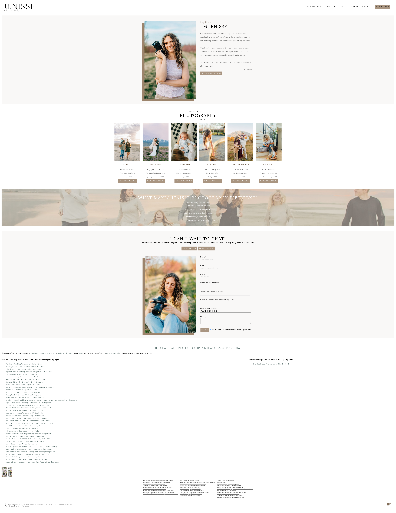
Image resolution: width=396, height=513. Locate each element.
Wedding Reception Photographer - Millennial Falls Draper (25, 367)
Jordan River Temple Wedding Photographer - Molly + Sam (26, 398)
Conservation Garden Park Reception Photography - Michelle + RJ (28, 408)
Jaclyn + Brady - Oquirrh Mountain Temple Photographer (25, 416)
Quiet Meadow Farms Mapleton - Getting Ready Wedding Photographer (30, 452)
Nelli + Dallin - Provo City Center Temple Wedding (23, 392)
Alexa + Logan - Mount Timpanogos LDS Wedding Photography (27, 418)
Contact (366, 7)
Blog (342, 7)
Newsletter (25, 506)
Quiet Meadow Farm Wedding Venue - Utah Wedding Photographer (29, 449)
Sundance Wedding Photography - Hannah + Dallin (23, 377)
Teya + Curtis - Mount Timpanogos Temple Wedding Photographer (28, 403)
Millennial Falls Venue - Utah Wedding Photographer (23, 369)
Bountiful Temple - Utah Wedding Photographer (22, 429)
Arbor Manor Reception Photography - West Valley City (24, 413)
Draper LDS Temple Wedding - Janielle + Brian (21, 390)
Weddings (34, 353)
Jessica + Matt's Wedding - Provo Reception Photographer (26, 379)
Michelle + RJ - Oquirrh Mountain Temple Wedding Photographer (28, 405)
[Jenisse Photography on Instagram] (390, 504)
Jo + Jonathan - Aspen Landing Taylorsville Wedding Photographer (28, 439)
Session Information (314, 7)
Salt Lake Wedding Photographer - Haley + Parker (22, 431)
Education (353, 7)
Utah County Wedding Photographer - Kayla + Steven (24, 364)
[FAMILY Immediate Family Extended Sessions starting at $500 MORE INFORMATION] (127, 123)
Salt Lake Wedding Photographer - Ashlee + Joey (22, 374)
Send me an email (112, 353)
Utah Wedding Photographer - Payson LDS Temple (23, 385)
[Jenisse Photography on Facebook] (388, 504)
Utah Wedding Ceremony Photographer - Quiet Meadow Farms (27, 454)
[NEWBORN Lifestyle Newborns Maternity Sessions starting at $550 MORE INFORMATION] (184, 123)
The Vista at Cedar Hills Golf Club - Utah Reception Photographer (28, 421)
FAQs (19, 506)
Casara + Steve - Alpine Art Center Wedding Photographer (26, 441)
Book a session (382, 7)
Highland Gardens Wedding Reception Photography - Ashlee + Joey (29, 372)
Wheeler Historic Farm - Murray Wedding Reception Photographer (28, 434)
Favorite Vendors (11, 506)
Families (51, 353)
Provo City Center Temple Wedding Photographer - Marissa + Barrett (29, 423)
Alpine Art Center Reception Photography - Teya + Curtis (25, 436)
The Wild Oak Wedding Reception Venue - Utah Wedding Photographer (30, 387)
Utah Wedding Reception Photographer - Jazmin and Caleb (26, 459)
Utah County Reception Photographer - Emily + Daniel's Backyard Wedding (31, 447)
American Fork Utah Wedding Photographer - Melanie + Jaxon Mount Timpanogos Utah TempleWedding (41, 400)
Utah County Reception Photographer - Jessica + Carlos (25, 410)
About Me (331, 7)
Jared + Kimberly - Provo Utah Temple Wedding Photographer (27, 426)
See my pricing (189, 248)
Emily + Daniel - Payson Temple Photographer (21, 444)
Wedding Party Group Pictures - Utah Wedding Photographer (26, 457)
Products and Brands (65, 353)
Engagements (43, 353)
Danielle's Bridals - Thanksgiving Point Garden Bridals (271, 364)
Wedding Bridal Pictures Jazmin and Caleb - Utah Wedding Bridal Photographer (33, 462)
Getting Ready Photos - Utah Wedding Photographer (23, 395)
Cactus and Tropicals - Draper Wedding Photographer (24, 382)
